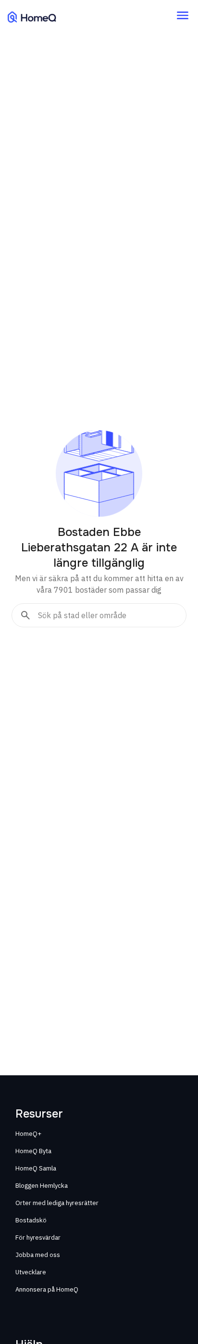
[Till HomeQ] (32, 17)
